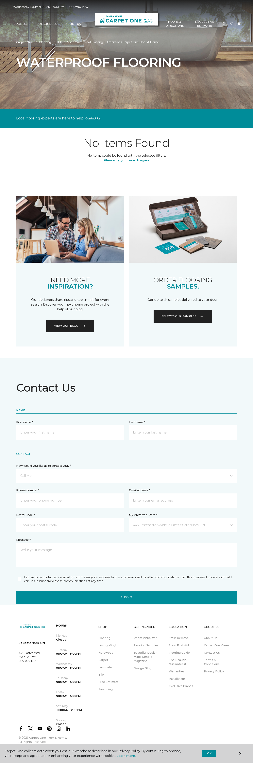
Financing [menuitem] (105, 689)
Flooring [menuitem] (104, 638)
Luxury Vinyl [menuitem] (107, 645)
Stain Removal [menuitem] (179, 638)
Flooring (45, 42)
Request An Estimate (204, 23)
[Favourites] (231, 24)
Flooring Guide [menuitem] (179, 652)
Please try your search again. (126, 160)
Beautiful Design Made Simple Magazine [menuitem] (146, 657)
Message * (23, 539)
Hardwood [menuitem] (105, 652)
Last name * (137, 422)
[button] (224, 24)
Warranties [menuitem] (176, 671)
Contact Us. (93, 118)
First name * (24, 422)
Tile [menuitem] (101, 674)
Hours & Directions (174, 23)
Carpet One (24, 42)
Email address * (139, 490)
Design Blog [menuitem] (142, 668)
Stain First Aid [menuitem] (179, 645)
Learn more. (126, 756)
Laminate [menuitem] (105, 667)
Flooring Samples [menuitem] (146, 645)
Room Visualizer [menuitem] (145, 638)
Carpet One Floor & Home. (48, 737)
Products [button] (21, 24)
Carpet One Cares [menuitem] (216, 645)
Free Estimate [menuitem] (108, 682)
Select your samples (178, 316)
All (59, 42)
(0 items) (239, 23)
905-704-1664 (78, 7)
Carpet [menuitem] (103, 660)
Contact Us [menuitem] (212, 652)
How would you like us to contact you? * (43, 465)
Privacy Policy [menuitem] (214, 671)
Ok (209, 753)
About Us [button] (73, 24)
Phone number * (27, 490)
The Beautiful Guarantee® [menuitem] (178, 662)
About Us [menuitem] (210, 638)
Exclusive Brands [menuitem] (181, 686)
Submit (126, 597)
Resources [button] (48, 24)
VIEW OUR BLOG (66, 326)
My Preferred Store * (143, 515)
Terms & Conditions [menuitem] (212, 662)
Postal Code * (25, 515)
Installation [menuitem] (177, 679)
